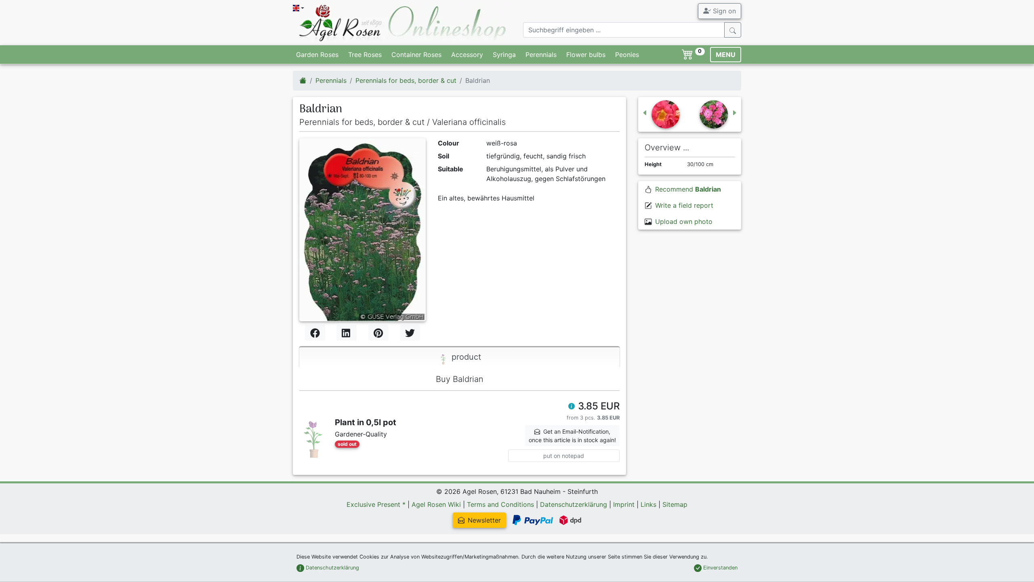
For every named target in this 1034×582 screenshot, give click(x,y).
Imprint (624, 504)
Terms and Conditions (500, 504)
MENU (726, 55)
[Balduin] (719, 114)
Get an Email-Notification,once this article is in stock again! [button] (572, 435)
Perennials (541, 55)
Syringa (504, 55)
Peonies (627, 55)
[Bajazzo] (661, 114)
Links (648, 504)
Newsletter (484, 520)
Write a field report (684, 205)
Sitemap (674, 504)
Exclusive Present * (376, 504)
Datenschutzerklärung (573, 504)
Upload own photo (683, 221)
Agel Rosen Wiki (436, 504)
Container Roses (416, 55)
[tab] (459, 357)
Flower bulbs (585, 55)
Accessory (467, 55)
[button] (571, 407)
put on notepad (563, 455)
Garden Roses (317, 55)
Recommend (688, 189)
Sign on (723, 11)
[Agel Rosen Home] (303, 80)
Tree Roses (365, 55)
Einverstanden (720, 568)
